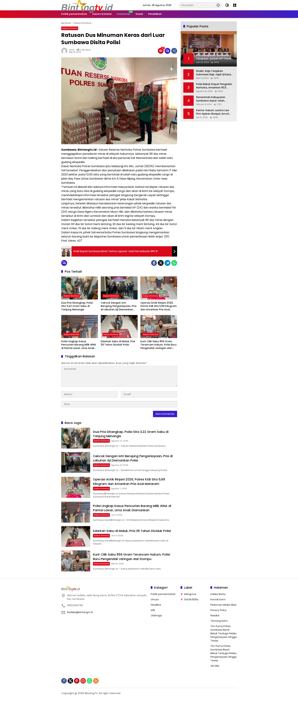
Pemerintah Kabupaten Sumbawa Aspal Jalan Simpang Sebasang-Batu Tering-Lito (212, 99)
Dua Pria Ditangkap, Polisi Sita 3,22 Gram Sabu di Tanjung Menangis (77, 306)
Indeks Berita (218, 594)
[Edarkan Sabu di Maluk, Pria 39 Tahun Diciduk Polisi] (119, 326)
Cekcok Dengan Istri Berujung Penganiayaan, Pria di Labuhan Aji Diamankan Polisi (118, 306)
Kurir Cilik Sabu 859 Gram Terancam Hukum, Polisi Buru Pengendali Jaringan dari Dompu (158, 345)
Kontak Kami (217, 599)
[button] (218, 5)
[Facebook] (154, 263)
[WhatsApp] (174, 263)
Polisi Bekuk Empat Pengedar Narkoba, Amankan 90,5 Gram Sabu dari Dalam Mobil (214, 86)
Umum (155, 599)
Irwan (71, 50)
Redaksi (214, 615)
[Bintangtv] (87, 5)
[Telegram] (167, 263)
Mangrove (190, 594)
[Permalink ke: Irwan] (65, 51)
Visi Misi (214, 666)
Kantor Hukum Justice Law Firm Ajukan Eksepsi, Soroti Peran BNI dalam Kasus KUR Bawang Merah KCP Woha (213, 112)
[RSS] (96, 681)
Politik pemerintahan (163, 594)
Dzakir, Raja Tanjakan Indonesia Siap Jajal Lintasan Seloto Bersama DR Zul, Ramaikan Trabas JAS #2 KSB (214, 72)
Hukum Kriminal (69, 28)
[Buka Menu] (235, 5)
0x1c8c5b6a (191, 599)
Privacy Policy (218, 610)
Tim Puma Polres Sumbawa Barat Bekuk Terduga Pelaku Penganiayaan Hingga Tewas (223, 633)
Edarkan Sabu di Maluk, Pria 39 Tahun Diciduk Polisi (118, 343)
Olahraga (156, 615)
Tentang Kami (218, 621)
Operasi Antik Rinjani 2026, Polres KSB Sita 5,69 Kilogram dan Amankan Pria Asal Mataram (158, 306)
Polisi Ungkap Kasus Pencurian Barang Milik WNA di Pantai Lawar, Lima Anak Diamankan (78, 345)
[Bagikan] (174, 51)
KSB (153, 610)
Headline (156, 605)
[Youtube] (83, 681)
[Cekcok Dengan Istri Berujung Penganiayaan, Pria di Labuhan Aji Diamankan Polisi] (119, 287)
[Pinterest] (77, 681)
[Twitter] (161, 263)
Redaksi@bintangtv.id (80, 612)
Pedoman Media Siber (223, 605)
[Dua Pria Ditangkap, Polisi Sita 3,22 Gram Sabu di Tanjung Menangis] (79, 287)
